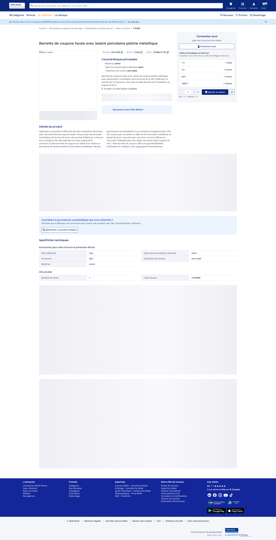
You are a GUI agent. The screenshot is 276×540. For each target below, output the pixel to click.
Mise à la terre (123, 28)
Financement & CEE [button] (170, 493)
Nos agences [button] (29, 496)
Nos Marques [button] (75, 488)
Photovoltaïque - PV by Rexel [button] (128, 493)
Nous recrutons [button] (30, 491)
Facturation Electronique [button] (173, 501)
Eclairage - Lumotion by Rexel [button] (129, 488)
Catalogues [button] (74, 491)
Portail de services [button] (170, 485)
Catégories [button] (74, 485)
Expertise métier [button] (169, 488)
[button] (207, 62)
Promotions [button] (74, 493)
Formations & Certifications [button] (174, 496)
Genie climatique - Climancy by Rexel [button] (133, 491)
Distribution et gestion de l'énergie (66, 28)
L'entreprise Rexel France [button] (35, 485)
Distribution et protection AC (99, 28)
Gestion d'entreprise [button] (171, 491)
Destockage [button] (74, 496)
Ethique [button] (26, 493)
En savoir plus (132, 22)
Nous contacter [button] (30, 488)
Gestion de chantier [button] (170, 498)
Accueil (42, 28)
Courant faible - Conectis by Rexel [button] (131, 485)
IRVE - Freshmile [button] (123, 496)
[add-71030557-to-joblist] (232, 92)
